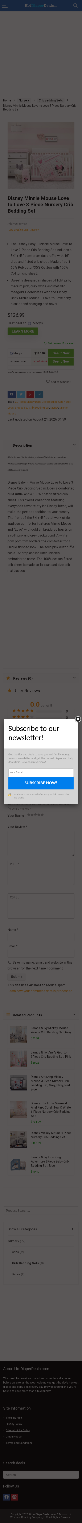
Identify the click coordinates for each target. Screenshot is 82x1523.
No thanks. (19, 798)
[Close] (78, 719)
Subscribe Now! (41, 783)
